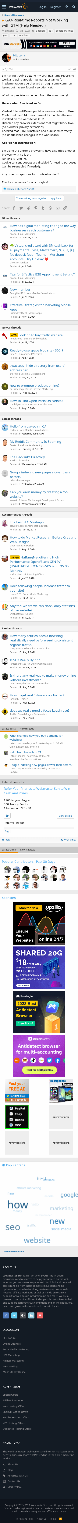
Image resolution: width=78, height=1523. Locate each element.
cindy (12, 545)
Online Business (12, 1343)
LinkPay (14, 262)
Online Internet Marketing (39, 389)
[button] (4, 7)
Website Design (25, 545)
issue (13, 35)
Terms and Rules (25, 1518)
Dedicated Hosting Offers (17, 1428)
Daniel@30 (15, 404)
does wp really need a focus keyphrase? (39, 710)
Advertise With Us (18, 1475)
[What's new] (66, 6)
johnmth (14, 699)
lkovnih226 (15, 594)
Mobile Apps (35, 313)
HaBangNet (16, 574)
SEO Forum (9, 1338)
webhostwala (17, 613)
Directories (23, 460)
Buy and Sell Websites (35, 338)
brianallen (15, 480)
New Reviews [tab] (27, 849)
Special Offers (10, 1394)
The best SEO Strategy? (27, 522)
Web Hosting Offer (13, 1406)
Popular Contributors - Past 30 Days (28, 861)
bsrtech (14, 430)
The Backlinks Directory (27, 457)
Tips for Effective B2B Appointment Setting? (42, 274)
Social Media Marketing (30, 445)
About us (41, 1518)
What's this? (69, 839)
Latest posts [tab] (9, 728)
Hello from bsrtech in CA (28, 426)
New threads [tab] (27, 728)
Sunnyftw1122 (17, 293)
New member (20, 289)
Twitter (24, 699)
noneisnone (16, 338)
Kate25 (13, 354)
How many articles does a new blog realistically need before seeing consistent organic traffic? (41, 640)
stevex (13, 525)
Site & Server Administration (38, 404)
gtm (5, 35)
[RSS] (60, 1519)
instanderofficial (18, 313)
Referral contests (13, 782)
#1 (74, 69)
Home (52, 1518)
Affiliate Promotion (13, 1400)
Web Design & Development (30, 373)
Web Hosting (10, 1366)
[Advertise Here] (61, 1117)
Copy (7, 831)
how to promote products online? (34, 385)
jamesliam (15, 663)
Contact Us (14, 1481)
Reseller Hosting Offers (16, 1417)
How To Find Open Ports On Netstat (36, 401)
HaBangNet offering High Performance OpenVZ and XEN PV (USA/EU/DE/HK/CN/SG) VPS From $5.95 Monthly (39, 564)
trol (11, 373)
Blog (10, 1470)
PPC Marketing (11, 1355)
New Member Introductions (41, 293)
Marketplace (15, 1487)
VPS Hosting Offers (34, 574)
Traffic (13, 714)
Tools (7, 839)
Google (26, 480)
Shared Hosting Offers (15, 1411)
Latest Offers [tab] (9, 849)
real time (24, 35)
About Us (13, 1464)
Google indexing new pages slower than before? (41, 765)
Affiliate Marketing (13, 1360)
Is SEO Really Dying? (25, 660)
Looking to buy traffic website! (41, 335)
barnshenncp (17, 389)
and (20, 189)
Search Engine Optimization (33, 525)
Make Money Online (38, 683)
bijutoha (9, 30)
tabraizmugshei (18, 683)
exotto (13, 234)
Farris (13, 445)
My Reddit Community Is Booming (35, 441)
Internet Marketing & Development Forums (41, 500)
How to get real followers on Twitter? (37, 695)
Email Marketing (26, 234)
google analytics (64, 30)
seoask (13, 500)
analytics (40, 30)
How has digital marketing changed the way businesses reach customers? (43, 228)
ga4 (51, 30)
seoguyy (14, 648)
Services (24, 262)
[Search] (73, 6)
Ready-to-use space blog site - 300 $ (36, 350)
